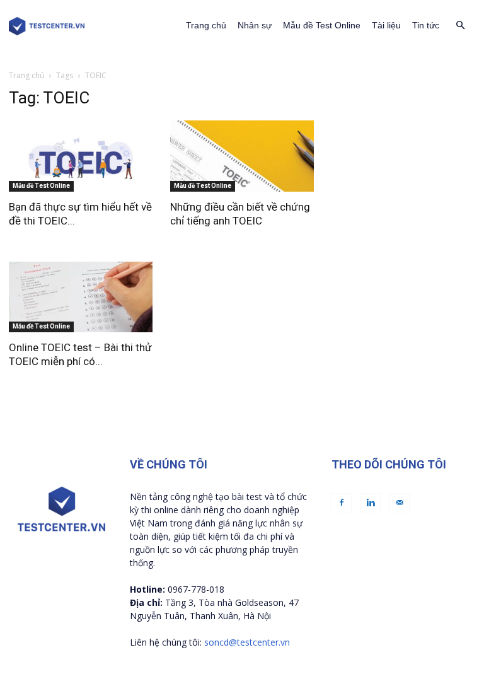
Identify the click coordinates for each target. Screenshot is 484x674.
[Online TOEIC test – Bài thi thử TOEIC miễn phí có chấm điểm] (81, 297)
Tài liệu (386, 25)
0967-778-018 (196, 589)
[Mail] (399, 503)
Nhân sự (255, 25)
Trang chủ (206, 25)
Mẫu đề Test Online (321, 25)
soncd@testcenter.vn (247, 642)
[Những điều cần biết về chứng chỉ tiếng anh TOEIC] (242, 156)
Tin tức (425, 25)
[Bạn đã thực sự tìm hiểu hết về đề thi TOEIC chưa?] (81, 156)
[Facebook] (341, 503)
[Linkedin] (370, 503)
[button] (460, 26)
